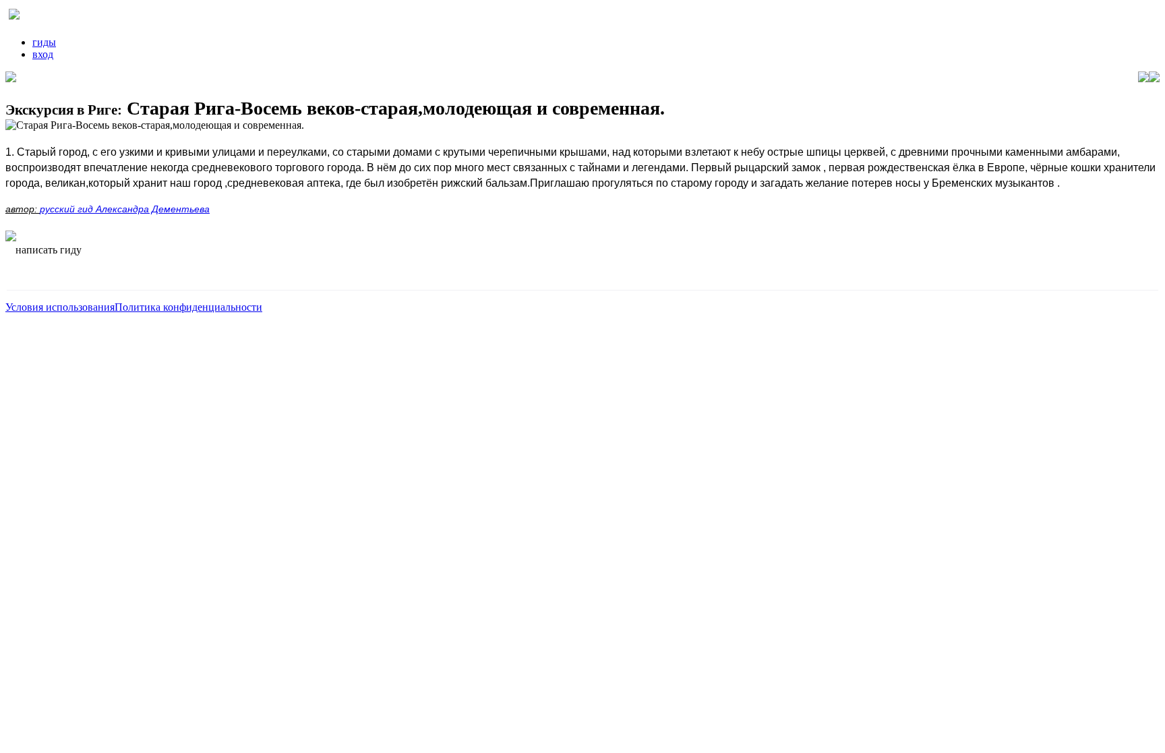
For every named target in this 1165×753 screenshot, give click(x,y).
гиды (44, 42)
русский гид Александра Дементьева (125, 209)
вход (42, 54)
